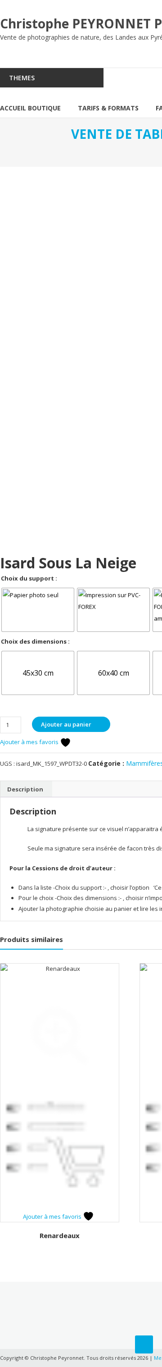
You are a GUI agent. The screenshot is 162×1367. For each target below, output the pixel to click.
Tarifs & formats (108, 108)
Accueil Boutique (30, 108)
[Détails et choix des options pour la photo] (59, 1152)
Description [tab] (25, 789)
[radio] (38, 609)
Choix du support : (29, 578)
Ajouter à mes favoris (30, 742)
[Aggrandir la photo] (59, 1033)
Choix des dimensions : (35, 641)
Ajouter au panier (66, 724)
